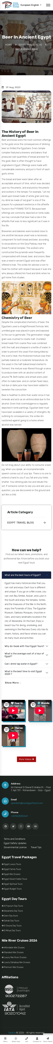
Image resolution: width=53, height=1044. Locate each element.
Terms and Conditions (14, 839)
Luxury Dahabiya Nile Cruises (16, 962)
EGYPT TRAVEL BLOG (20, 523)
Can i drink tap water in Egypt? (21, 663)
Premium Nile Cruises (13, 967)
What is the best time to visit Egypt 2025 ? (23, 672)
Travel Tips (36, 847)
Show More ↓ (13, 682)
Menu (5, 1041)
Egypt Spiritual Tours (12, 884)
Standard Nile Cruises (13, 952)
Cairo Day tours (10, 916)
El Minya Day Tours (12, 930)
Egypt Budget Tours (12, 889)
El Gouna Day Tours (12, 926)
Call (26, 1041)
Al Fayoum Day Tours (13, 906)
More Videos (25, 759)
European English (30, 5)
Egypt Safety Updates (15, 843)
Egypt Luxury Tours (12, 864)
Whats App (16, 1041)
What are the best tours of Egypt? (23, 575)
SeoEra (12, 1032)
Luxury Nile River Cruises (14, 957)
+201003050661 (19, 816)
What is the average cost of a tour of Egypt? (24, 655)
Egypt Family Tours (12, 869)
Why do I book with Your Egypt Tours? (24, 646)
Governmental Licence (15, 847)
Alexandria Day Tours (13, 911)
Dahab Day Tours (11, 921)
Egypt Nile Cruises (11, 874)
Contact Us (37, 1041)
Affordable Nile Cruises (14, 947)
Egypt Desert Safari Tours (15, 879)
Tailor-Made (47, 1041)
